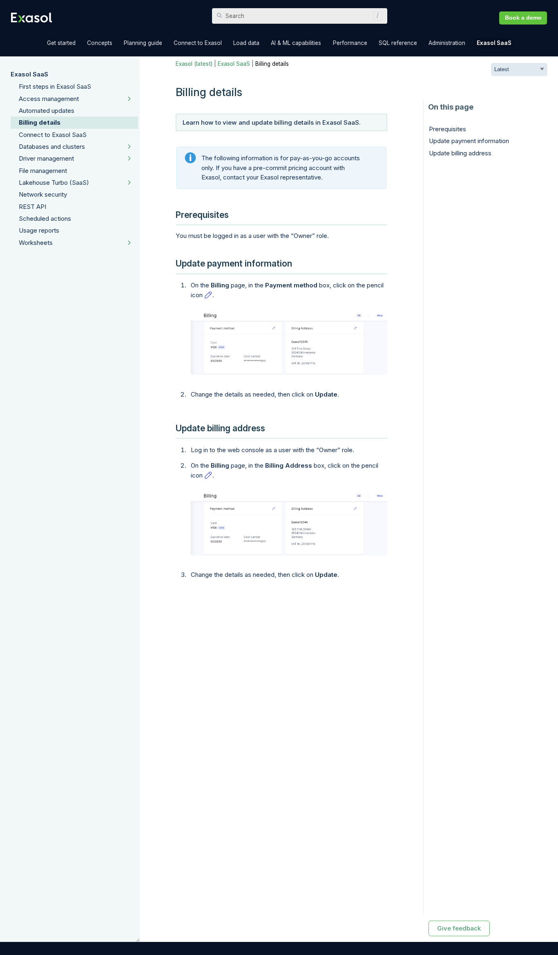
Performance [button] (350, 43)
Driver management (46, 158)
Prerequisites (447, 129)
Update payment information (469, 141)
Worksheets (36, 243)
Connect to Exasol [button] (198, 43)
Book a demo (523, 18)
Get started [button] (61, 43)
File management (43, 171)
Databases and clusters (52, 146)
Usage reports (39, 230)
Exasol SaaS (29, 74)
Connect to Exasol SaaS (53, 135)
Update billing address (460, 153)
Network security (43, 194)
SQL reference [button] (398, 43)
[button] (375, 16)
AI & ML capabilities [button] (296, 43)
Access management (49, 99)
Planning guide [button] (143, 43)
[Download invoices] (289, 343)
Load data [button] (246, 43)
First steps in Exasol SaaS (55, 86)
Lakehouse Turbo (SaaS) (54, 182)
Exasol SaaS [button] (494, 43)
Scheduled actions (45, 218)
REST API (32, 207)
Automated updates (46, 110)
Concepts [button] (99, 43)
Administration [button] (447, 43)
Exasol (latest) (194, 64)
